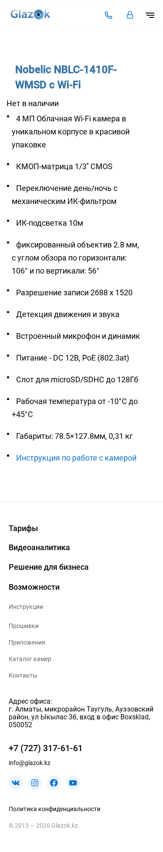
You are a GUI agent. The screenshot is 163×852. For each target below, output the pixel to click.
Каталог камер (30, 658)
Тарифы (23, 528)
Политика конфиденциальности (54, 808)
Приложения (27, 642)
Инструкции (26, 606)
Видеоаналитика (39, 547)
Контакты (23, 675)
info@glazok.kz (29, 762)
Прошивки (24, 625)
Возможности (34, 586)
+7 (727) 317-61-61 (46, 748)
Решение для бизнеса (49, 566)
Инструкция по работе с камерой (76, 457)
